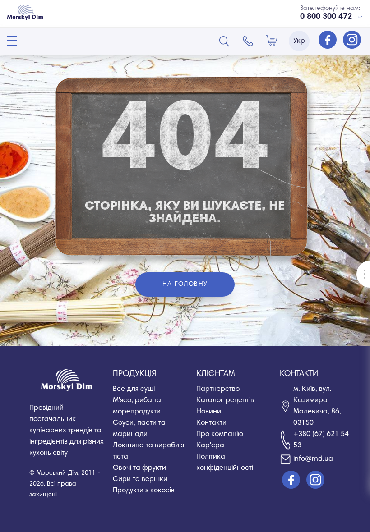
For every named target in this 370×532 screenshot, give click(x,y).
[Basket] (272, 41)
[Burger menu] (12, 41)
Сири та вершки (140, 479)
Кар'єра (210, 445)
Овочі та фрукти (139, 468)
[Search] (224, 41)
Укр (299, 41)
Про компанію (219, 434)
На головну (185, 284)
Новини (208, 411)
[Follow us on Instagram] (352, 40)
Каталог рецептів (225, 400)
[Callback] (248, 41)
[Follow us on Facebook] (328, 40)
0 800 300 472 (326, 17)
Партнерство (218, 389)
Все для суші (134, 389)
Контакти (211, 423)
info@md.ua (313, 459)
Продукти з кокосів (144, 490)
